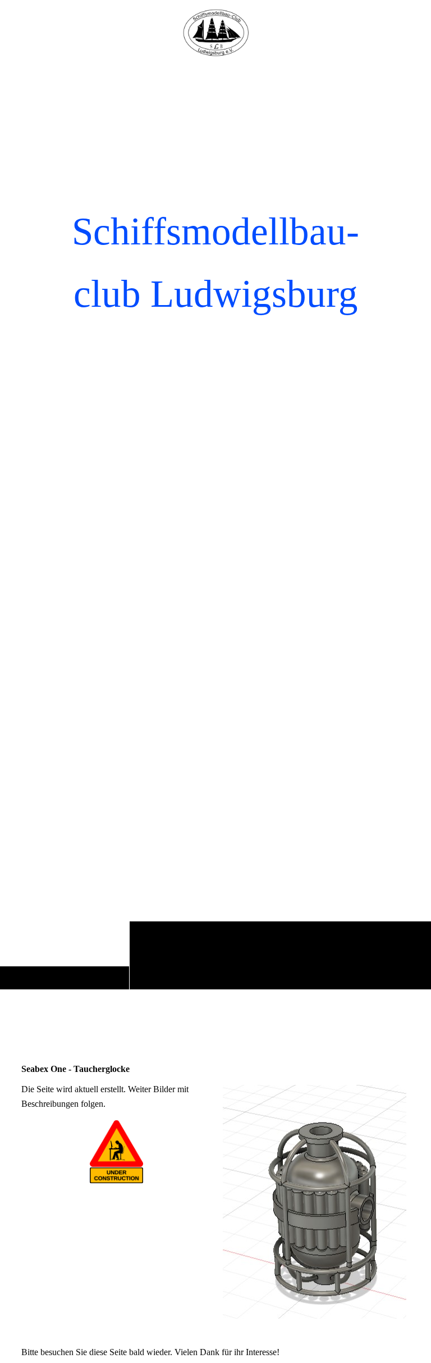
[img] (215, 525)
